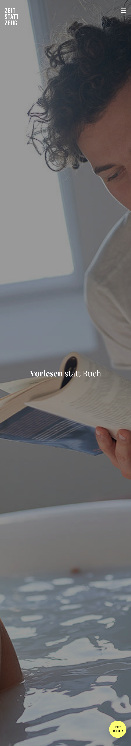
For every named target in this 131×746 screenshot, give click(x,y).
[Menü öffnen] (123, 10)
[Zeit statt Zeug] (11, 16)
